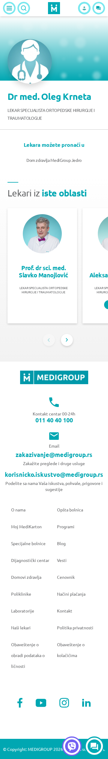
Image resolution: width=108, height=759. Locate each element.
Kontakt (64, 610)
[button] (98, 8)
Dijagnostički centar (30, 560)
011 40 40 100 (54, 420)
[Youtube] (41, 703)
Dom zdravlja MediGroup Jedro (54, 160)
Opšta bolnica (70, 509)
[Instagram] (64, 703)
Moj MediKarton (26, 526)
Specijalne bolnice (28, 543)
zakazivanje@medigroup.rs (54, 454)
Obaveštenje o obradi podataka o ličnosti (28, 655)
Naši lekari (21, 627)
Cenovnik (66, 577)
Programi (65, 526)
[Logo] (54, 8)
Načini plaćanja (71, 594)
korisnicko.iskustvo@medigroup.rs (54, 474)
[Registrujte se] (84, 8)
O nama (18, 509)
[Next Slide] (67, 340)
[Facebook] (19, 703)
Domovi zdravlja (26, 577)
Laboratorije (22, 610)
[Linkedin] (86, 703)
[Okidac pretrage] (23, 8)
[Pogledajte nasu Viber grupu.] (72, 746)
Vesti (62, 560)
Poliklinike (21, 594)
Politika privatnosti (75, 627)
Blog (61, 543)
